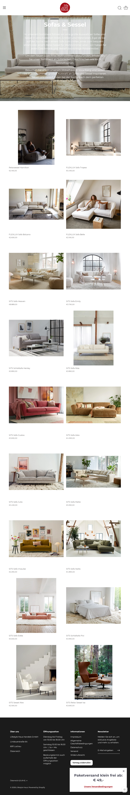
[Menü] (4, 7)
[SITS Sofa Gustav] (36, 405)
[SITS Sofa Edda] (36, 605)
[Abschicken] (118, 750)
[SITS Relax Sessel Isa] (93, 672)
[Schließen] (123, 771)
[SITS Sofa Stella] (93, 538)
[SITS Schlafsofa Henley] (36, 338)
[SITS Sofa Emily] (93, 271)
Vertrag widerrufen (81, 762)
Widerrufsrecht (77, 755)
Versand (74, 751)
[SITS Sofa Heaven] (36, 271)
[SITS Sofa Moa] (93, 338)
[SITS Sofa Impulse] (36, 538)
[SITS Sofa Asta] (93, 405)
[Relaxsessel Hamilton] (36, 137)
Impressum (75, 737)
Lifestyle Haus (22, 787)
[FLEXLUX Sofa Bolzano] (36, 204)
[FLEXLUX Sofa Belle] (93, 204)
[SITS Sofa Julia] (36, 471)
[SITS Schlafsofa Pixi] (93, 605)
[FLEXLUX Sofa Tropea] (93, 137)
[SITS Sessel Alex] (36, 672)
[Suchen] (119, 8)
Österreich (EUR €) (17, 781)
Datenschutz (76, 747)
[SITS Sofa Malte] (93, 471)
